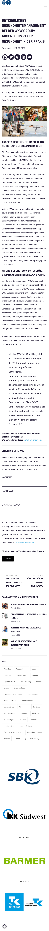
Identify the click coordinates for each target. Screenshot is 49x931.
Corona (35, 675)
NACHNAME (8, 491)
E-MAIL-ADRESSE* (11, 505)
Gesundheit (23, 707)
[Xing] (17, 57)
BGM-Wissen (22, 675)
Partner (23, 720)
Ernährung (40, 682)
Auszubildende (22, 669)
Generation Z (9, 707)
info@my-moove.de (33, 440)
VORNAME (7, 477)
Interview (36, 707)
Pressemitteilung (25, 726)
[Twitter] (11, 57)
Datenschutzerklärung (24, 542)
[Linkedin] (23, 57)
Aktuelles (7, 669)
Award (34, 669)
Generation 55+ (27, 701)
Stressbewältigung (34, 732)
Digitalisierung (25, 682)
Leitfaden (23, 713)
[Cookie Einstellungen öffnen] (5, 928)
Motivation (36, 713)
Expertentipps (19, 688)
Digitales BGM (9, 682)
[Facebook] (5, 57)
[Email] (29, 57)
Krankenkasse (9, 713)
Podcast (34, 720)
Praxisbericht (9, 726)
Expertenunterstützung (13, 694)
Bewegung (8, 675)
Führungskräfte (10, 701)
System (7, 739)
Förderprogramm (33, 694)
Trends (17, 739)
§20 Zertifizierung (32, 739)
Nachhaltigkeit (9, 720)
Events (6, 688)
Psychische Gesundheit (13, 732)
